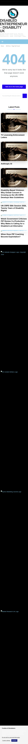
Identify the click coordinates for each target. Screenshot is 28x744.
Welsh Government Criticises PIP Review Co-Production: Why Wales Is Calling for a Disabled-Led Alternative (14, 222)
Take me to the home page (14, 86)
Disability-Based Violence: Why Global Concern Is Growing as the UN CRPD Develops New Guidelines (12, 193)
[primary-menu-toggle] (2, 41)
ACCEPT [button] (14, 740)
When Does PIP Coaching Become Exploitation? (12, 235)
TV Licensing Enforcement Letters (12, 136)
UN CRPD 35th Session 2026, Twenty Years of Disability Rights (13, 208)
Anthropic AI (6, 164)
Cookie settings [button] (6, 740)
